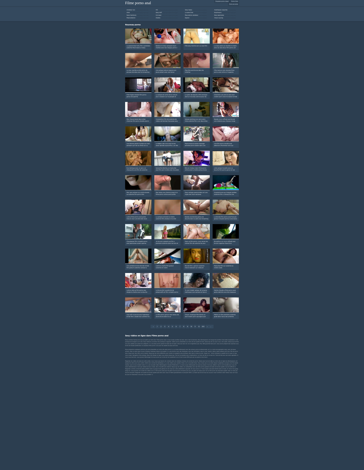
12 (199, 326)
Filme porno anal (138, 3)
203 (203, 326)
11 (195, 326)
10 (191, 326)
